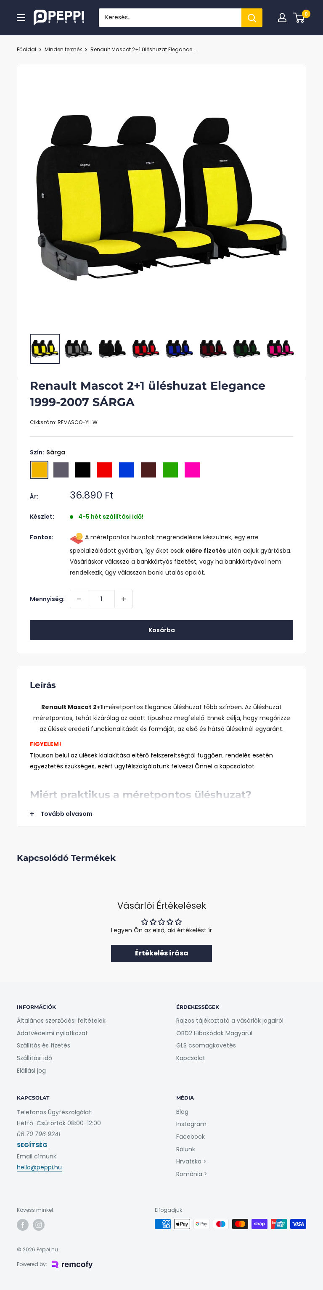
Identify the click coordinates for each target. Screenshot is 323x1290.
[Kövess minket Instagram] (39, 1225)
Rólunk (185, 1149)
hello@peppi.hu (39, 1167)
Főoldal (26, 49)
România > (191, 1174)
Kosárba (161, 630)
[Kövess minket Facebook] (23, 1225)
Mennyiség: (47, 599)
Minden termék (63, 49)
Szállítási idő (34, 1058)
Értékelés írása (161, 953)
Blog (182, 1112)
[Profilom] (282, 17)
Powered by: (32, 1264)
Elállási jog (31, 1070)
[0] (299, 18)
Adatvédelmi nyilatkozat (52, 1033)
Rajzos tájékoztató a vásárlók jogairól (229, 1020)
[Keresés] (251, 17)
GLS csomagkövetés (206, 1045)
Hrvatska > (191, 1161)
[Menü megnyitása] (21, 17)
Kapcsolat (190, 1058)
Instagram (191, 1124)
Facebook (190, 1136)
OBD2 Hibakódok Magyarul (214, 1033)
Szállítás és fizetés (43, 1045)
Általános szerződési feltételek (61, 1020)
